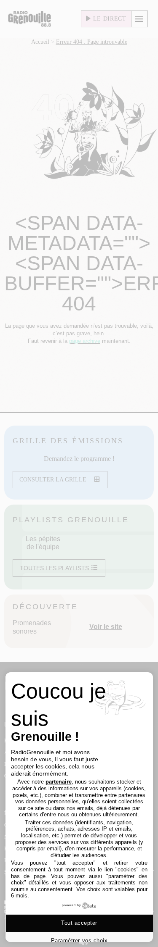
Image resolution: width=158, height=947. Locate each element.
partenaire (59, 782)
